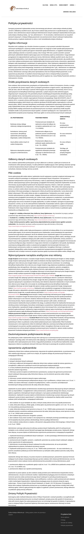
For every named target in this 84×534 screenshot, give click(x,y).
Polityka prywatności (67, 525)
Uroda (72, 5)
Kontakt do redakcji (66, 522)
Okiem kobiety (63, 5)
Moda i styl (53, 5)
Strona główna (65, 517)
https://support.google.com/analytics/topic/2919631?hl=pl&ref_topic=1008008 (31, 275)
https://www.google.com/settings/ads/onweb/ (59, 311)
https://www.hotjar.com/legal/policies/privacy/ (21, 226)
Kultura (45, 5)
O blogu (63, 520)
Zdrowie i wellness (69, 12)
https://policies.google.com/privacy (44, 215)
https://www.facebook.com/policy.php (45, 220)
